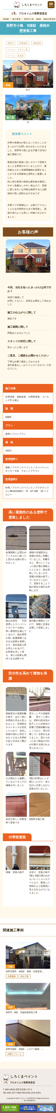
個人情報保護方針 (29, 1100)
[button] (26, 89)
